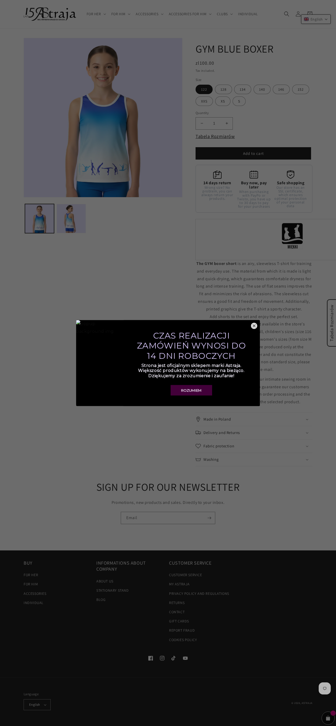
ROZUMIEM (191, 390)
